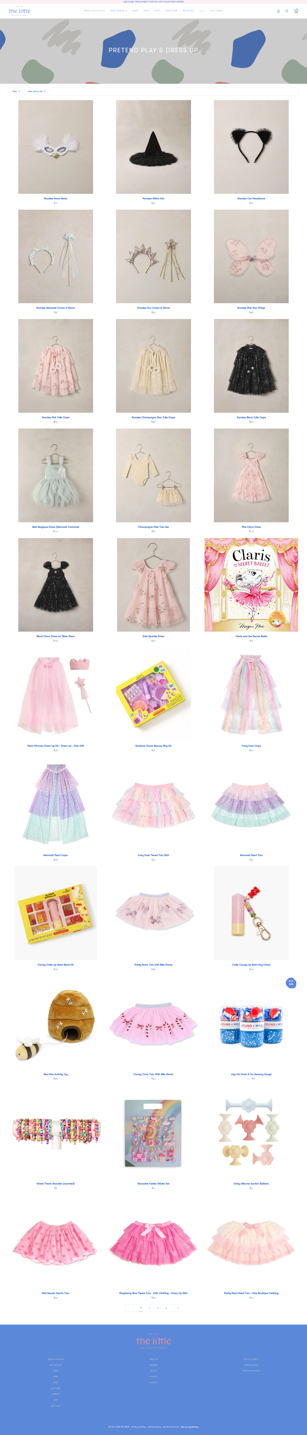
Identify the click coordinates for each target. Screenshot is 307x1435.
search (153, 1382)
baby (55, 1371)
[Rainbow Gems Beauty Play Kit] (153, 694)
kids (55, 1376)
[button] (135, 11)
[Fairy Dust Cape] (251, 694)
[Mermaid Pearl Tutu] (251, 804)
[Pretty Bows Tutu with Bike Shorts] (153, 913)
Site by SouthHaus (190, 1427)
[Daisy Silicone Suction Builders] (251, 1132)
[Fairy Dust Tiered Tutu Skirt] (153, 804)
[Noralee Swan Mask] (56, 147)
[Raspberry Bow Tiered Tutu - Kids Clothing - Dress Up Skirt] (153, 1241)
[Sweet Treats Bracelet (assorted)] (56, 1132)
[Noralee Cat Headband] (251, 147)
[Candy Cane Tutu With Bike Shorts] (153, 1023)
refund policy (251, 1365)
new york (56, 1388)
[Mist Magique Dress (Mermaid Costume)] (56, 475)
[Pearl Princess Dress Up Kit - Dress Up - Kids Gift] (56, 694)
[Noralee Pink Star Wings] (251, 256)
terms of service (251, 1371)
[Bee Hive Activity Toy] (56, 1023)
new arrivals (55, 1365)
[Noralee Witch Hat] (153, 147)
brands (153, 1365)
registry (55, 1394)
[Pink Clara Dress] (251, 475)
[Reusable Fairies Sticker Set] (153, 1132)
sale (55, 1400)
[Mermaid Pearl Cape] (56, 804)
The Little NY (117, 1427)
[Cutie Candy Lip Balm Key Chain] (251, 913)
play (55, 1382)
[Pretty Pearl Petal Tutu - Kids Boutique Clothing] (251, 1241)
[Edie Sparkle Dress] (153, 585)
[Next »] (178, 1308)
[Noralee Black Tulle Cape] (251, 366)
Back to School (56, 1359)
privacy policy (251, 1359)
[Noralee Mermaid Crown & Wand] (56, 256)
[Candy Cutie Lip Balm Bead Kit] (56, 913)
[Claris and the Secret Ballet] (251, 585)
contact (153, 1376)
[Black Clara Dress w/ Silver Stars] (56, 585)
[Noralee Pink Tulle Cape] (56, 366)
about (153, 1371)
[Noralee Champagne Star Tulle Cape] (153, 366)
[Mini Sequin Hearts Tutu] (56, 1241)
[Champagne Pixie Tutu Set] (153, 475)
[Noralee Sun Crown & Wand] (153, 256)
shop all (153, 1359)
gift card (55, 1406)
